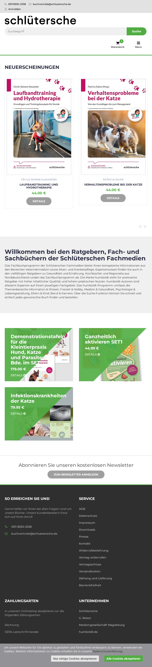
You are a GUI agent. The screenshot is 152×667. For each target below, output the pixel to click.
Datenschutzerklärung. (108, 651)
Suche (136, 31)
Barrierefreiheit (90, 585)
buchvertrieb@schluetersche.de (51, 4)
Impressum (87, 523)
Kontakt (84, 543)
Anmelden (14, 9)
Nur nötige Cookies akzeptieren (75, 658)
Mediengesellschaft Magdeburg (102, 625)
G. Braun (85, 618)
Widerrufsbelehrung (93, 550)
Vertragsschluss (90, 564)
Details (44, 198)
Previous (140, 227)
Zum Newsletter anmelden (76, 474)
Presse (83, 536)
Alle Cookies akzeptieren (123, 658)
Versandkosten (90, 571)
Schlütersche (88, 611)
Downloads (87, 529)
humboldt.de (88, 632)
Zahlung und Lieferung (95, 578)
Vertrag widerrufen (92, 557)
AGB (82, 509)
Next (145, 227)
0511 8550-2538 (17, 4)
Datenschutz (88, 516)
